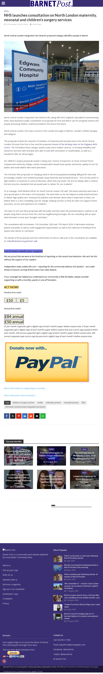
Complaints (7, 598)
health (40, 402)
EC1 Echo (39, 671)
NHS (83, 402)
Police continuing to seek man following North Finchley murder (81, 557)
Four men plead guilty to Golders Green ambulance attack (51, 455)
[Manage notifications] (4, 661)
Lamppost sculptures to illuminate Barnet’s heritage (84, 479)
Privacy (6, 603)
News (6, 11)
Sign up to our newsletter (14, 589)
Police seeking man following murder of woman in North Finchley (81, 575)
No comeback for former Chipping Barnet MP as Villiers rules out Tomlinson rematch (18, 478)
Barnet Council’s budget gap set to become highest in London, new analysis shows (81, 616)
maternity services (53, 402)
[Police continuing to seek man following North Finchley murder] (58, 558)
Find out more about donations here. (19, 649)
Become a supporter (12, 584)
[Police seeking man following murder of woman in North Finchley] (58, 577)
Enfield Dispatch (83, 667)
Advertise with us (10, 579)
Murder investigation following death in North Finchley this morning (81, 566)
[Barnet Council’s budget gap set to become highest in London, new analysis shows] (58, 616)
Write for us (8, 575)
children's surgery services (23, 402)
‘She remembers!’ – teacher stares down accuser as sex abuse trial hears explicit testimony (81, 585)
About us (6, 565)
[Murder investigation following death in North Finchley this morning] (58, 568)
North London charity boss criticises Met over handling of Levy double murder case (82, 596)
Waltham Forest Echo (67, 667)
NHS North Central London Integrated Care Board (25, 407)
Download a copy (10, 594)
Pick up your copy (10, 570)
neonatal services (71, 402)
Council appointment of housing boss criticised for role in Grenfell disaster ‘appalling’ (18, 455)
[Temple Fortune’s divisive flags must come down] (58, 607)
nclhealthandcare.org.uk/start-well (22, 241)
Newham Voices (24, 671)
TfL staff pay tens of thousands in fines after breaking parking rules (84, 455)
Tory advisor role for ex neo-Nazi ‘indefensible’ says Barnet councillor (51, 479)
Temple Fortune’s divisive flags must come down (82, 605)
